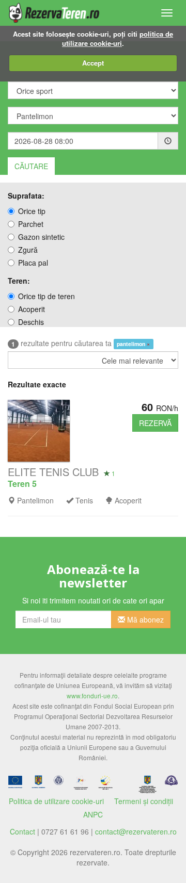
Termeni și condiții (143, 801)
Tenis (84, 500)
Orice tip (31, 211)
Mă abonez (144, 619)
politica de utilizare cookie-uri (117, 38)
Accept (93, 63)
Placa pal (33, 262)
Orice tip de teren (46, 296)
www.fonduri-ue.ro (92, 695)
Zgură (28, 249)
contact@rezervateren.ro (136, 831)
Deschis (31, 322)
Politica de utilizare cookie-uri (56, 801)
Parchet (30, 224)
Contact (22, 831)
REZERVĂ (155, 423)
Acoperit (31, 309)
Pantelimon (35, 500)
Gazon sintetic (41, 237)
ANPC (93, 814)
